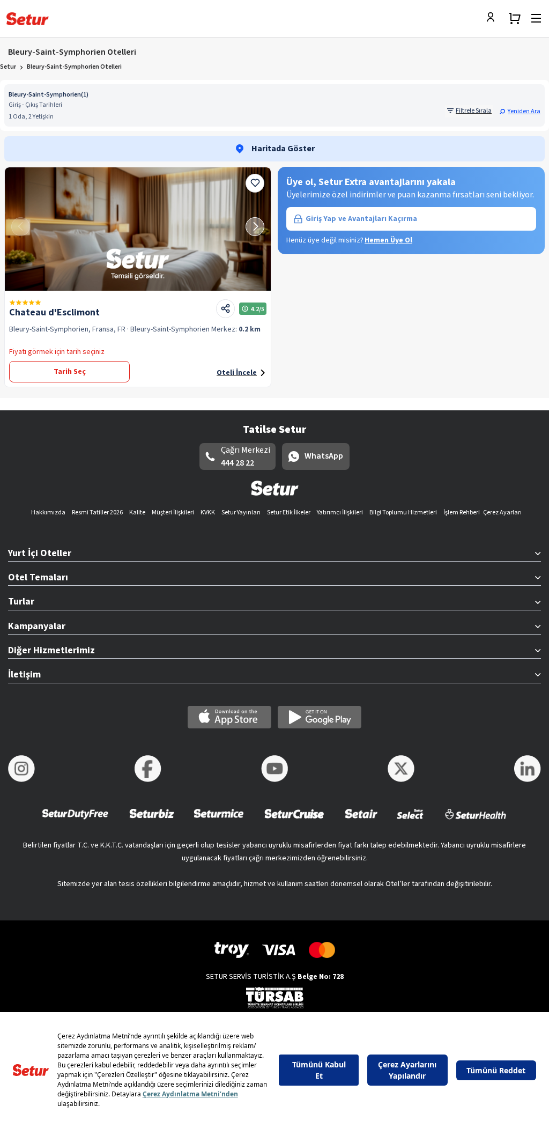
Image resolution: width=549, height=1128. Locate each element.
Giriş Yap (361, 218)
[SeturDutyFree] (75, 821)
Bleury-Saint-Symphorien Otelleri (74, 66)
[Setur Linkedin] (527, 768)
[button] (519, 111)
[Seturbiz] (152, 821)
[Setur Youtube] (274, 768)
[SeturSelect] (410, 821)
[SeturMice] (218, 821)
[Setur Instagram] (21, 768)
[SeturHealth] (475, 821)
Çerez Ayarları (502, 512)
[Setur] (27, 18)
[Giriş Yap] (493, 18)
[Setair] (361, 821)
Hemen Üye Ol (388, 240)
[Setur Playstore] (319, 717)
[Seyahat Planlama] (514, 18)
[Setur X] (401, 768)
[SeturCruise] (294, 821)
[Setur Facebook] (148, 768)
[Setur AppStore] (229, 717)
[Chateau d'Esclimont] (138, 229)
